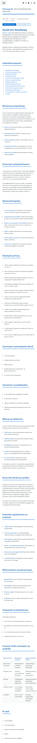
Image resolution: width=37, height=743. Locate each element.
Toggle (4, 3)
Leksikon (13, 19)
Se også (7, 94)
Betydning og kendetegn (12, 70)
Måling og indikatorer (11, 82)
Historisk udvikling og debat (13, 84)
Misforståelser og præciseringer (14, 88)
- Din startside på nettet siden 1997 (16, 10)
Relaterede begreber (11, 74)
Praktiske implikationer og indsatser (15, 86)
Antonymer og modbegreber (13, 80)
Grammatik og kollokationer (13, 90)
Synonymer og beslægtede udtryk (14, 78)
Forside (6, 19)
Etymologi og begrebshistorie (13, 72)
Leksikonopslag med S (23, 19)
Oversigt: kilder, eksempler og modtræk (16, 92)
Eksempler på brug (10, 76)
